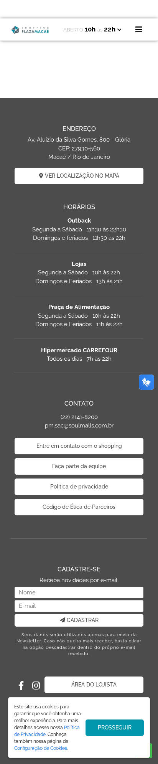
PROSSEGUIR (115, 727)
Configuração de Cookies (40, 748)
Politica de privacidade (79, 486)
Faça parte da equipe (79, 466)
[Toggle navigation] (138, 29)
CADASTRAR (82, 620)
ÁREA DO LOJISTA (94, 684)
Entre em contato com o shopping (79, 446)
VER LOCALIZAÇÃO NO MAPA (81, 176)
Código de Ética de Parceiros (79, 507)
